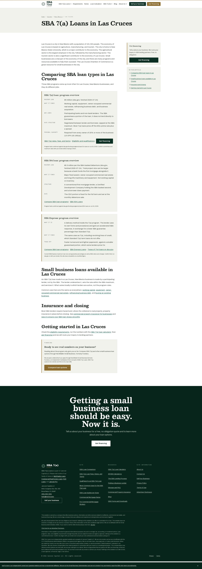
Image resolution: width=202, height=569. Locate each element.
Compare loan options (57, 368)
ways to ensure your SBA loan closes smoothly (60, 317)
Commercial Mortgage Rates (90, 497)
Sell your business (137, 4)
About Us (123, 4)
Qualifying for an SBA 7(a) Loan (91, 481)
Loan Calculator (96, 4)
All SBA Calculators (115, 474)
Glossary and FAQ (114, 487)
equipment (100, 290)
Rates (86, 4)
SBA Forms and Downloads (117, 501)
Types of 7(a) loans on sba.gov (100, 250)
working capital (88, 290)
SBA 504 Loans (76, 202)
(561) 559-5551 (46, 494)
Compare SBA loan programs (56, 202)
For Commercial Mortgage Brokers (89, 503)
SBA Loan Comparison (88, 469)
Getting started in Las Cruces (141, 88)
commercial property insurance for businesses (93, 314)
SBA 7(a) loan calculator (101, 332)
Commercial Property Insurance (119, 492)
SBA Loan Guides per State (89, 493)
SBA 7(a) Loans (65, 4)
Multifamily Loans (59, 476)
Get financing (154, 4)
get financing (46, 335)
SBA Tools (107, 4)
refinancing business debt (80, 293)
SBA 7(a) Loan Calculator (117, 469)
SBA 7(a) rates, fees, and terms (57, 141)
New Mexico (58, 16)
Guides (49, 16)
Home (43, 16)
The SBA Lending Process (117, 478)
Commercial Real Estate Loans (51, 479)
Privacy (151, 556)
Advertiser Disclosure (144, 492)
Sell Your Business (143, 478)
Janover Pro (53, 482)
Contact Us (141, 474)
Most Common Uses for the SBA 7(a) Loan (91, 487)
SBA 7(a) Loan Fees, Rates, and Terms (91, 475)
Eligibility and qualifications (83, 141)
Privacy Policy (141, 483)
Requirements (78, 4)
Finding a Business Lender (117, 483)
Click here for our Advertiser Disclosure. (52, 528)
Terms (158, 556)
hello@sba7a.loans (47, 496)
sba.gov (93, 525)
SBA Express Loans (78, 250)
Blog (115, 4)
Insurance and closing (138, 84)
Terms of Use (141, 487)
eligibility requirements (59, 332)
